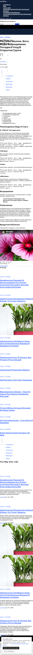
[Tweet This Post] (18, 440)
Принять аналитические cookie (11, 648)
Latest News (7, 8)
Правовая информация (11, 12)
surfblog (3, 61)
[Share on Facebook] (18, 438)
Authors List (7, 4)
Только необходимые (9, 651)
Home (4, 6)
